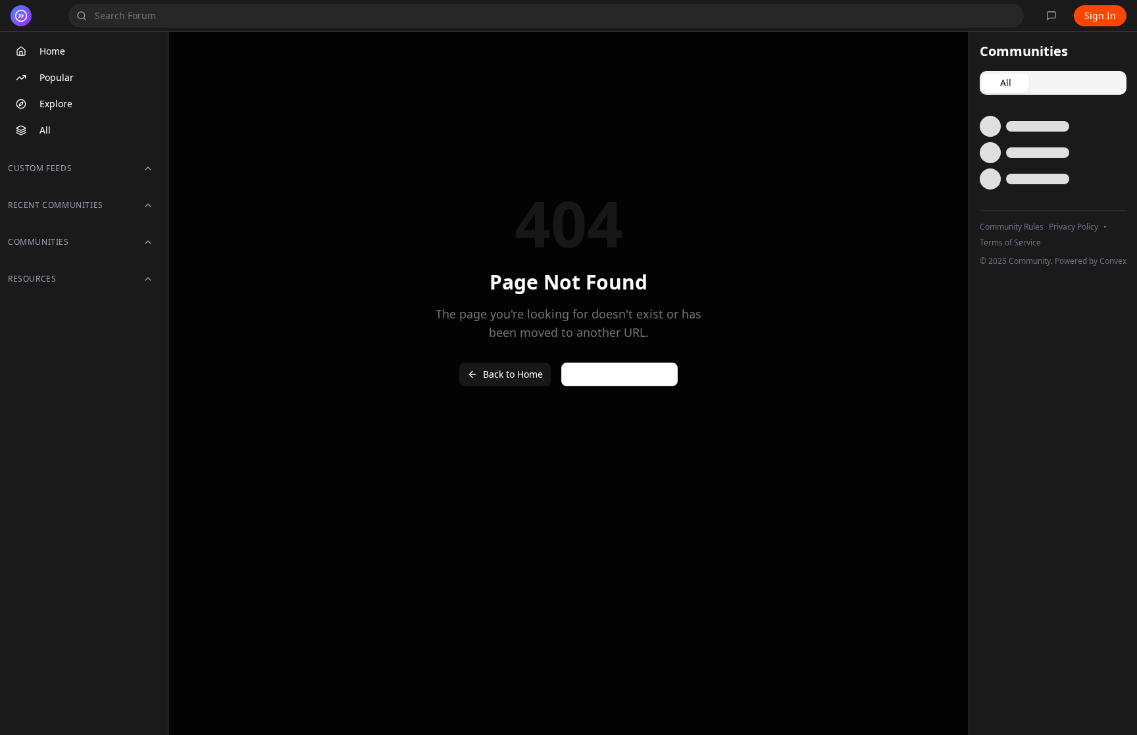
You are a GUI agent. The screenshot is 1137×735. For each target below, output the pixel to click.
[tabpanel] (1053, 153)
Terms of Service (1010, 243)
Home (52, 51)
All (45, 130)
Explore (55, 103)
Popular (56, 77)
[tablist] (1053, 83)
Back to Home (513, 374)
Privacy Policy (1073, 227)
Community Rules (1012, 227)
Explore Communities (619, 374)
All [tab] (1005, 82)
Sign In (1100, 15)
